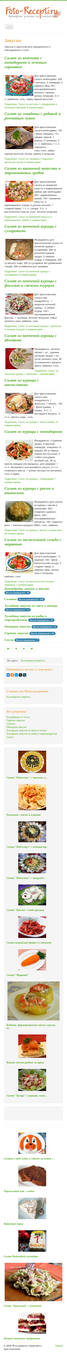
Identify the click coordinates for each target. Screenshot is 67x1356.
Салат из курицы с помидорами (33, 431)
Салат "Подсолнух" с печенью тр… (28, 847)
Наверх (59, 1345)
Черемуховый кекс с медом (19, 1191)
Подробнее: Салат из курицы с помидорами (29, 478)
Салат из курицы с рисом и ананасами (29, 490)
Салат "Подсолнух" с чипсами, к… (27, 777)
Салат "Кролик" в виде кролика (25, 910)
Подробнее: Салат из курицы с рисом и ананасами (33, 530)
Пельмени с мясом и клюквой (24, 815)
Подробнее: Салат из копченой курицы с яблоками (31, 372)
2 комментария (32, 162)
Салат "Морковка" (18, 975)
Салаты (10, 599)
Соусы (9, 639)
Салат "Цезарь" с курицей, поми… (27, 1095)
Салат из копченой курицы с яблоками (30, 337)
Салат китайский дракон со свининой (29, 942)
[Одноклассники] (12, 675)
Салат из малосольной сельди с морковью (32, 542)
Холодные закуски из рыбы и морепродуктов (25, 618)
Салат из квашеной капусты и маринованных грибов (32, 170)
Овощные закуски (17, 626)
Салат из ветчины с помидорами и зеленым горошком (25, 62)
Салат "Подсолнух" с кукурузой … (27, 878)
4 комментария (35, 107)
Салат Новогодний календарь (21, 1256)
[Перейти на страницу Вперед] (24, 648)
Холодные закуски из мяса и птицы (30, 605)
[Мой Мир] (16, 675)
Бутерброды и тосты (18, 717)
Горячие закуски (16, 633)
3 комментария (38, 220)
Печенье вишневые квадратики (22, 1338)
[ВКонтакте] (8, 675)
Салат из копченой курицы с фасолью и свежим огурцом (30, 283)
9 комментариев (27, 274)
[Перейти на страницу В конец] (32, 648)
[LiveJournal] (24, 675)
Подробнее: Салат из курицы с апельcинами (29, 422)
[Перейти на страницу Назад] (16, 648)
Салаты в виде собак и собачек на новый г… (29, 1158)
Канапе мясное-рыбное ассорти (25, 1062)
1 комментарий (46, 374)
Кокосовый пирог (13, 1224)
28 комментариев (14, 533)
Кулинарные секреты (18, 696)
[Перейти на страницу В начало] (8, 648)
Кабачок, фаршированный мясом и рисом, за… (31, 1026)
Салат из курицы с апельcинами (21, 382)
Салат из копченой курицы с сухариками (30, 228)
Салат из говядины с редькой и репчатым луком (32, 116)
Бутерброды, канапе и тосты (26, 588)
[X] (20, 675)
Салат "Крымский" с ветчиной (22, 1306)
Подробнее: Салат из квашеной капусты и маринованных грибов (28, 218)
